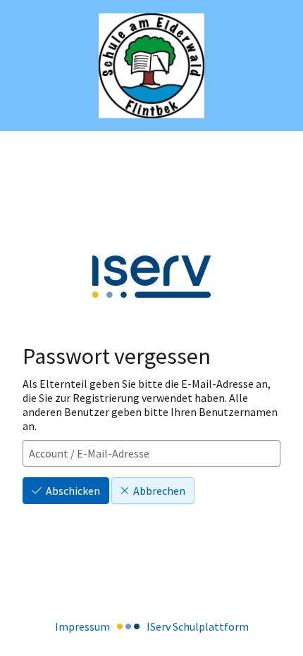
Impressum (82, 626)
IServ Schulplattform (198, 626)
